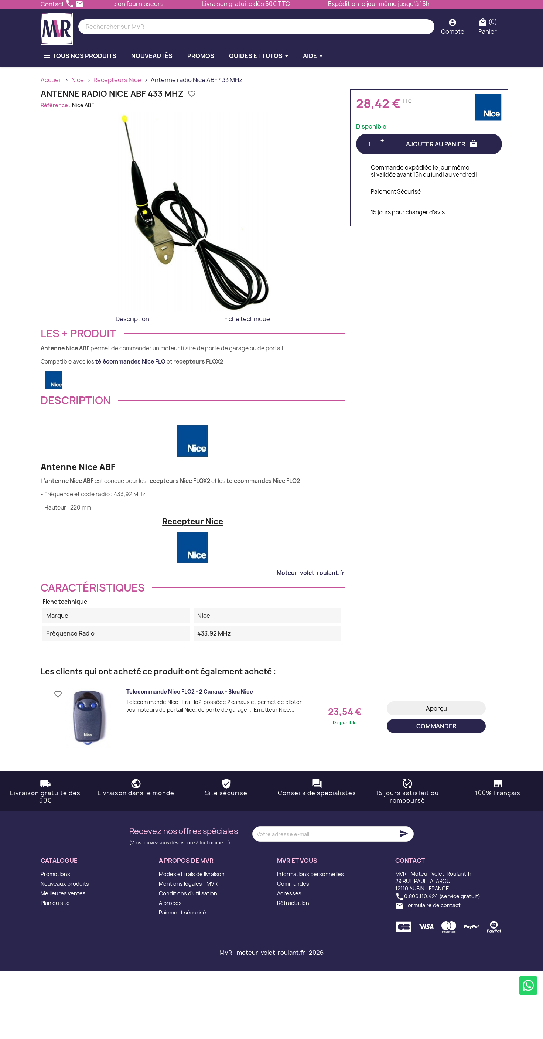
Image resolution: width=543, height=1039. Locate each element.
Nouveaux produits (65, 883)
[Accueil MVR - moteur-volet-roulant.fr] (57, 27)
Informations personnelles (310, 874)
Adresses (289, 893)
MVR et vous (297, 860)
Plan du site (55, 902)
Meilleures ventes (63, 893)
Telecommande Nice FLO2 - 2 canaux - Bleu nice (189, 691)
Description (132, 319)
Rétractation (293, 902)
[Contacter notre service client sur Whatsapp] (528, 985)
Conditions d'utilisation (188, 893)
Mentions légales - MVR (188, 883)
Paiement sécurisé (182, 912)
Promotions (55, 874)
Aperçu (436, 708)
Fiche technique (247, 319)
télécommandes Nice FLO (130, 361)
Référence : (56, 105)
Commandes (293, 883)
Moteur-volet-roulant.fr (311, 573)
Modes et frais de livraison (192, 874)
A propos (170, 902)
